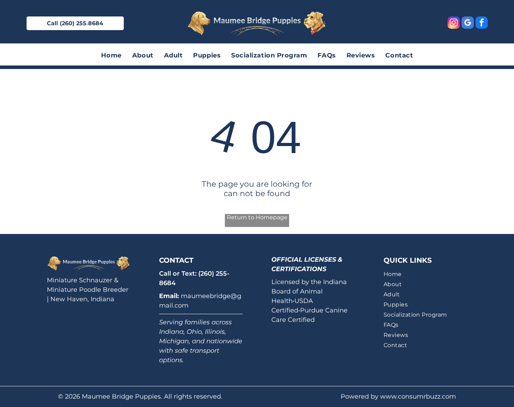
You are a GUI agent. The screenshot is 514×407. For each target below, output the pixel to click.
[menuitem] (111, 55)
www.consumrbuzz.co (414, 396)
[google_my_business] (468, 23)
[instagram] (454, 23)
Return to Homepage (257, 217)
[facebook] (482, 23)
